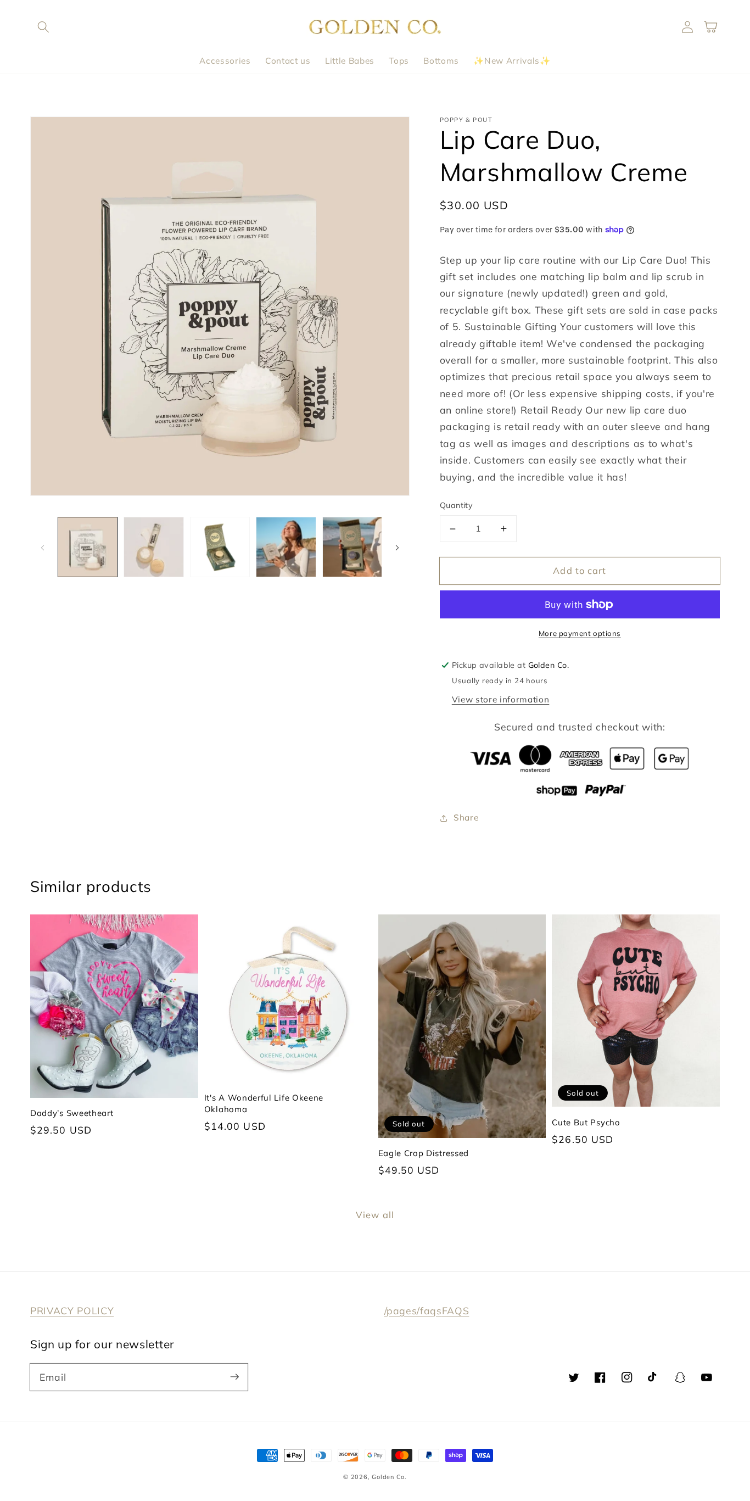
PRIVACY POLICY (72, 1310)
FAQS (455, 1310)
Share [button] (466, 817)
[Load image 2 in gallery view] (154, 547)
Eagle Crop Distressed (423, 1153)
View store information (501, 699)
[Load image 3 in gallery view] (220, 547)
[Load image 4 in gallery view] (286, 547)
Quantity (456, 505)
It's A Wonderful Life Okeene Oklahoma (263, 1103)
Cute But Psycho (586, 1122)
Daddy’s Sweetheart (71, 1113)
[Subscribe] (234, 1377)
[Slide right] (397, 547)
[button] (43, 27)
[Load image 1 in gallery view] (88, 547)
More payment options (580, 633)
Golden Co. (389, 1477)
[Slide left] (42, 547)
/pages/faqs (413, 1310)
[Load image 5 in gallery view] (352, 547)
